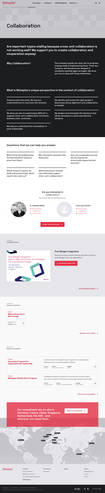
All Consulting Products (87, 288)
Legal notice (6, 487)
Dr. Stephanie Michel (37, 205)
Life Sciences (46, 471)
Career (85, 476)
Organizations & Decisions (29, 474)
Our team (86, 474)
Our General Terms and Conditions (28, 487)
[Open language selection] (99, 2)
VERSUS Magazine (27, 479)
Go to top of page (96, 488)
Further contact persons (51, 224)
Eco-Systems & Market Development (31, 476)
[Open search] (96, 3)
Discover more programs (86, 394)
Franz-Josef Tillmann (83, 205)
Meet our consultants (74, 411)
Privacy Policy (14, 487)
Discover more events (87, 333)
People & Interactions (28, 471)
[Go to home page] (9, 3)
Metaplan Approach (88, 471)
